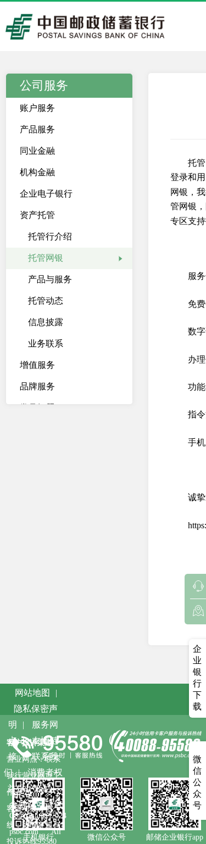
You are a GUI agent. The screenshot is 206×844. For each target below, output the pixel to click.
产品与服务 (50, 279)
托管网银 (45, 257)
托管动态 (45, 300)
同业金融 (37, 150)
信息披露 (45, 322)
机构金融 (37, 172)
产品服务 (37, 129)
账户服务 (37, 108)
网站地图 (32, 692)
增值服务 (37, 365)
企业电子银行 (46, 193)
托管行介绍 (50, 236)
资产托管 (37, 215)
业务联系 (45, 343)
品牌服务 (37, 386)
